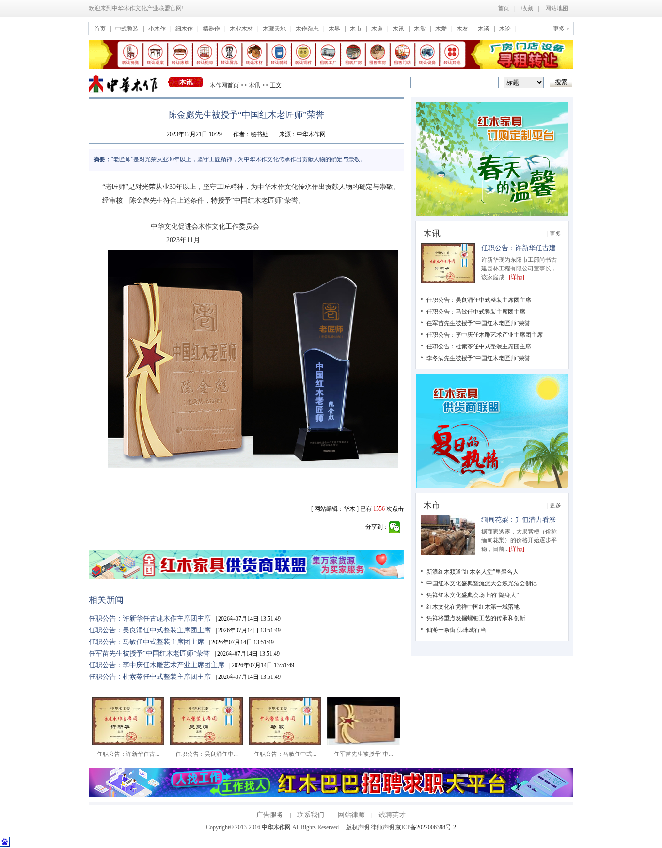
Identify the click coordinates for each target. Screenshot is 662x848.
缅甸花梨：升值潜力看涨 (518, 519)
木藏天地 (275, 28)
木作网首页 (224, 85)
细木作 (184, 28)
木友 (463, 28)
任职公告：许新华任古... (128, 754)
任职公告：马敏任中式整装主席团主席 (146, 641)
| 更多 (554, 233)
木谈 (484, 28)
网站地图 (556, 8)
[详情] (516, 277)
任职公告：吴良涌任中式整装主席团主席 (150, 630)
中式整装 (127, 28)
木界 (335, 28)
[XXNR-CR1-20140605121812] (492, 214)
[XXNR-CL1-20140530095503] (246, 577)
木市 (356, 28)
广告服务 (270, 814)
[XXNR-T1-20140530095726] (331, 67)
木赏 (420, 28)
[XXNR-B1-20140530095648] (331, 795)
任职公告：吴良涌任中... (206, 754)
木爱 (441, 28)
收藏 (527, 8)
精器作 (212, 28)
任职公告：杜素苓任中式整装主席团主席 (150, 676)
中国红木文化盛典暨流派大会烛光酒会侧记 (481, 583)
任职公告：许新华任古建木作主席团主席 (150, 618)
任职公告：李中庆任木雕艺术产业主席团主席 (156, 665)
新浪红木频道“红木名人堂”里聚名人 (472, 571)
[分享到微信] (395, 527)
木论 (505, 28)
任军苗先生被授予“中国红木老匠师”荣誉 (149, 653)
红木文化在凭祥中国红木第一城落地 (473, 606)
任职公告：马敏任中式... (285, 754)
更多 (559, 28)
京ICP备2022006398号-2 (425, 827)
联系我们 (310, 814)
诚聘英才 (392, 814)
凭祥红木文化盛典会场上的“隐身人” (472, 595)
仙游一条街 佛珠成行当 (456, 630)
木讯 (399, 28)
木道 (377, 28)
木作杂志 (308, 28)
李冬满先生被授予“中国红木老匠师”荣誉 (478, 358)
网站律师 (351, 814)
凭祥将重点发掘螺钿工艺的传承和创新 (475, 618)
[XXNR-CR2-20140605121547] (492, 486)
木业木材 (242, 28)
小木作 (157, 28)
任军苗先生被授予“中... (363, 754)
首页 (503, 8)
